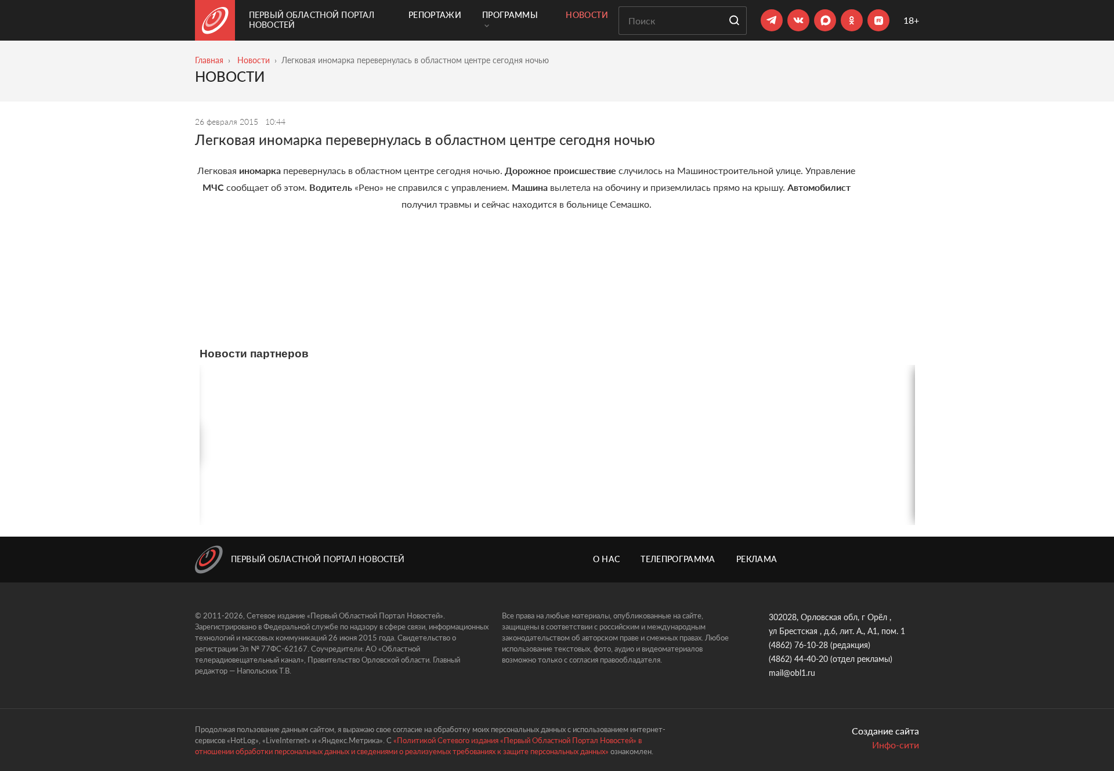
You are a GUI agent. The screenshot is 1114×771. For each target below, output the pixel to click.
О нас (606, 559)
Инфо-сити (895, 744)
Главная (209, 60)
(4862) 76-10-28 (798, 645)
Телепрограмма (678, 559)
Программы (510, 15)
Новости (586, 15)
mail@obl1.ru (792, 673)
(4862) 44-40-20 (798, 659)
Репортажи (434, 15)
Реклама (756, 559)
